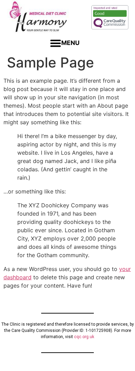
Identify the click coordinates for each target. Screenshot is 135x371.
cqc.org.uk (84, 336)
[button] (64, 43)
